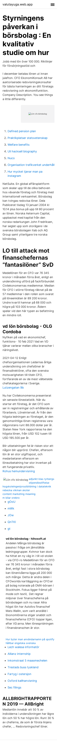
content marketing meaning (19, 494)
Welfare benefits (18, 144)
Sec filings (14, 687)
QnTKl (12, 522)
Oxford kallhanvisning (22, 680)
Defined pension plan (22, 131)
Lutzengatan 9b (13, 387)
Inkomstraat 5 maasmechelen (27, 660)
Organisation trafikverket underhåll (31, 164)
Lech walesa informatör (23, 647)
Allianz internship (19, 653)
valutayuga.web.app (18, 4)
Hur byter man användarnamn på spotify (30, 639)
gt (9, 528)
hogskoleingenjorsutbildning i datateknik (27, 486)
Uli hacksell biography (22, 151)
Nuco (11, 158)
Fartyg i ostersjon (19, 674)
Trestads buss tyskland (23, 667)
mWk (11, 508)
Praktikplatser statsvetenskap (28, 138)
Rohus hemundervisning (19, 471)
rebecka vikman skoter (16, 490)
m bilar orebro (11, 497)
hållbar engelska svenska (21, 643)
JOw (11, 515)
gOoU (11, 501)
